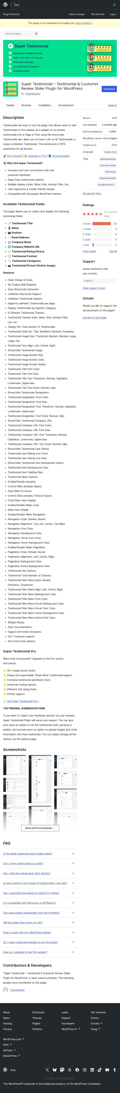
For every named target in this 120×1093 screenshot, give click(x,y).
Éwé (12, 1070)
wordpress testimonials (107, 184)
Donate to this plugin (95, 317)
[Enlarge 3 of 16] (21, 798)
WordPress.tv (71, 1029)
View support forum (94, 288)
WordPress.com (13, 1039)
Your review (89, 251)
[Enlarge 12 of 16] (72, 775)
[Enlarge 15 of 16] (72, 831)
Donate (96, 1023)
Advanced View (92, 193)
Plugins (36, 1023)
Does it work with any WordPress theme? (27, 932)
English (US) (110, 151)
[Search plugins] (36, 33)
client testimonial (108, 159)
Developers (68, 1023)
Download (109, 89)
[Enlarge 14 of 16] (72, 816)
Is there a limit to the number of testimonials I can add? (35, 883)
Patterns (37, 1029)
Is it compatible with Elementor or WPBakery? (29, 902)
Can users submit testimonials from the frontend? (31, 912)
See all (113, 251)
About (6, 1012)
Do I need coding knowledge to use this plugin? (30, 942)
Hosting (7, 1023)
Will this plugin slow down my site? (23, 922)
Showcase (38, 1012)
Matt (7, 1044)
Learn (65, 1012)
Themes (37, 1018)
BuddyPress (11, 1055)
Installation (45, 105)
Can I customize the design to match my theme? (31, 893)
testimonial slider (108, 178)
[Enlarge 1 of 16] (21, 759)
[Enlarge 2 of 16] (21, 782)
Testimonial (110, 172)
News (6, 1018)
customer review (108, 165)
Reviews (26, 105)
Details (10, 105)
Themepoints (32, 93)
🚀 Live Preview (12, 155)
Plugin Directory (11, 14)
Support (112, 105)
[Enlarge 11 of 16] (72, 759)
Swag (95, 1029)
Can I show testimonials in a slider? (23, 863)
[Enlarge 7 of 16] (47, 810)
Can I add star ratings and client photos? (26, 873)
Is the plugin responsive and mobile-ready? (27, 853)
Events (95, 1018)
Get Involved (98, 1012)
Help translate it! (83, 23)
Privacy (7, 1029)
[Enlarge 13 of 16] (72, 792)
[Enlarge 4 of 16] (21, 816)
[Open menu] (115, 4)
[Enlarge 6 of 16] (47, 759)
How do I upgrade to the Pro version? (25, 952)
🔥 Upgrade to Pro (35, 155)
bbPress (9, 1050)
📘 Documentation (59, 155)
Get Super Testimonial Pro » (23, 701)
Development (66, 105)
